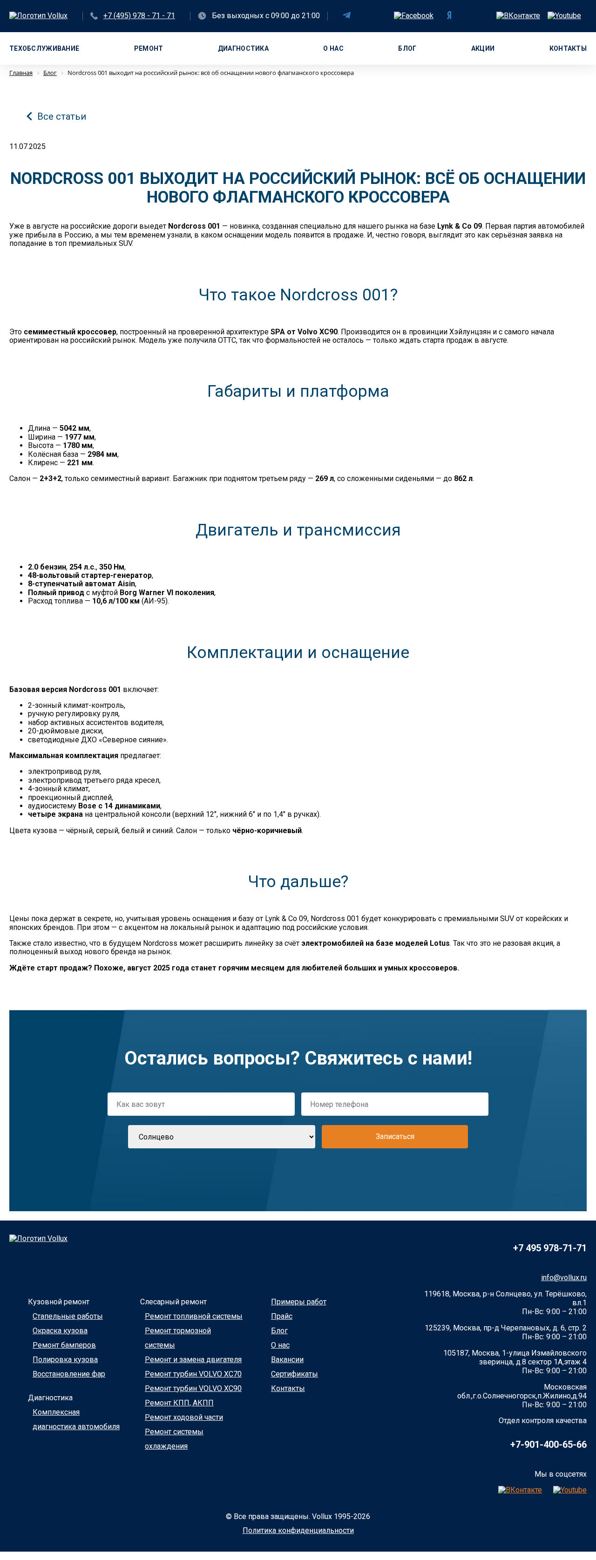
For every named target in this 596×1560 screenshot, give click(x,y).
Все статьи (61, 116)
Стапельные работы (68, 1316)
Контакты (568, 48)
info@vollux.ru (564, 1277)
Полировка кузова (65, 1359)
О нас (333, 48)
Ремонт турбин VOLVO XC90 (193, 1388)
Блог (407, 48)
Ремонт (148, 48)
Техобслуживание (44, 48)
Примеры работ (298, 1301)
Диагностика (243, 48)
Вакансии (287, 1359)
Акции (482, 48)
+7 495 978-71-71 (550, 1248)
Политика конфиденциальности (298, 1530)
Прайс (281, 1316)
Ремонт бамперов (64, 1345)
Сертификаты (294, 1374)
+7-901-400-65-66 (548, 1444)
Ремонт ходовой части (184, 1417)
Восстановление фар (69, 1374)
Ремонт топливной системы (194, 1316)
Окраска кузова (60, 1330)
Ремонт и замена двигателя (193, 1359)
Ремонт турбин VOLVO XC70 (193, 1374)
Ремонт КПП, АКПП (179, 1402)
